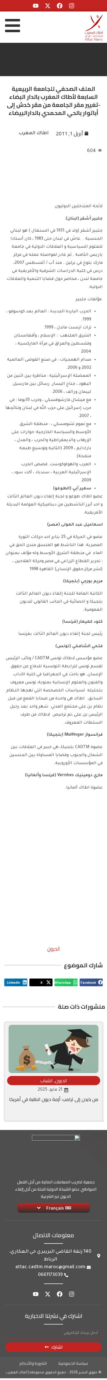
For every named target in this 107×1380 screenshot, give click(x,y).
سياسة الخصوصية (73, 1363)
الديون (53, 949)
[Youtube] (35, 5)
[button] (91, 982)
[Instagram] (71, 5)
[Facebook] (59, 5)
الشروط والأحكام (33, 1363)
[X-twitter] (47, 5)
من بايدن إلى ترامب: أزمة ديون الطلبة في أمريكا (53, 1099)
